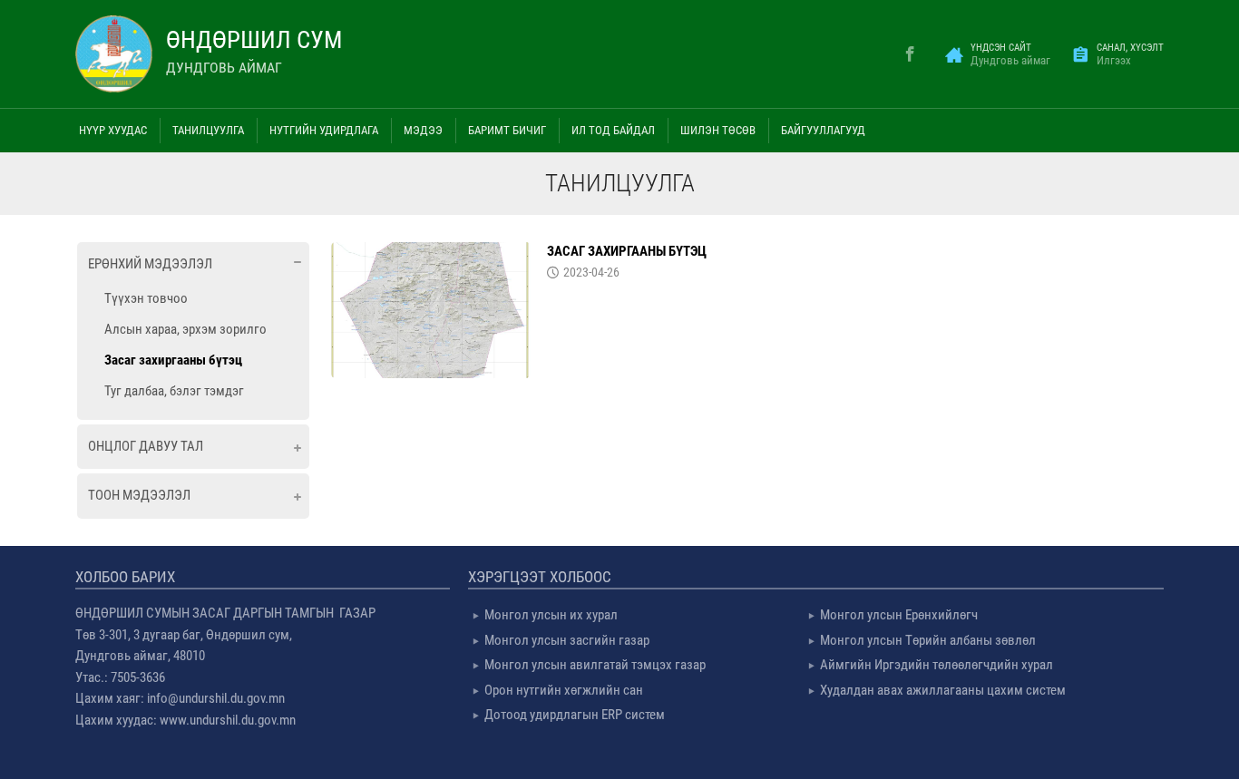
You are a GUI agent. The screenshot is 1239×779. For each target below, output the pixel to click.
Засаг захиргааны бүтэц (173, 360)
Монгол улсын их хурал (551, 615)
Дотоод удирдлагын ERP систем (574, 714)
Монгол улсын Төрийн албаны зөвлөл (928, 640)
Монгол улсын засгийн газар (566, 640)
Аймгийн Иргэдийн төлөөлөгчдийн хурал (936, 665)
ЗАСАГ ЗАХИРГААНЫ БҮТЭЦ (627, 251)
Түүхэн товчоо (146, 298)
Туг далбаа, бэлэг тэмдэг (174, 391)
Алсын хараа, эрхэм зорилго (185, 329)
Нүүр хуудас (113, 130)
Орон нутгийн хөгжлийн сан (563, 690)
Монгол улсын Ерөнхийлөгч (899, 615)
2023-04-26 (591, 272)
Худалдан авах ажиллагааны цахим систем (943, 690)
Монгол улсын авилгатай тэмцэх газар (595, 665)
